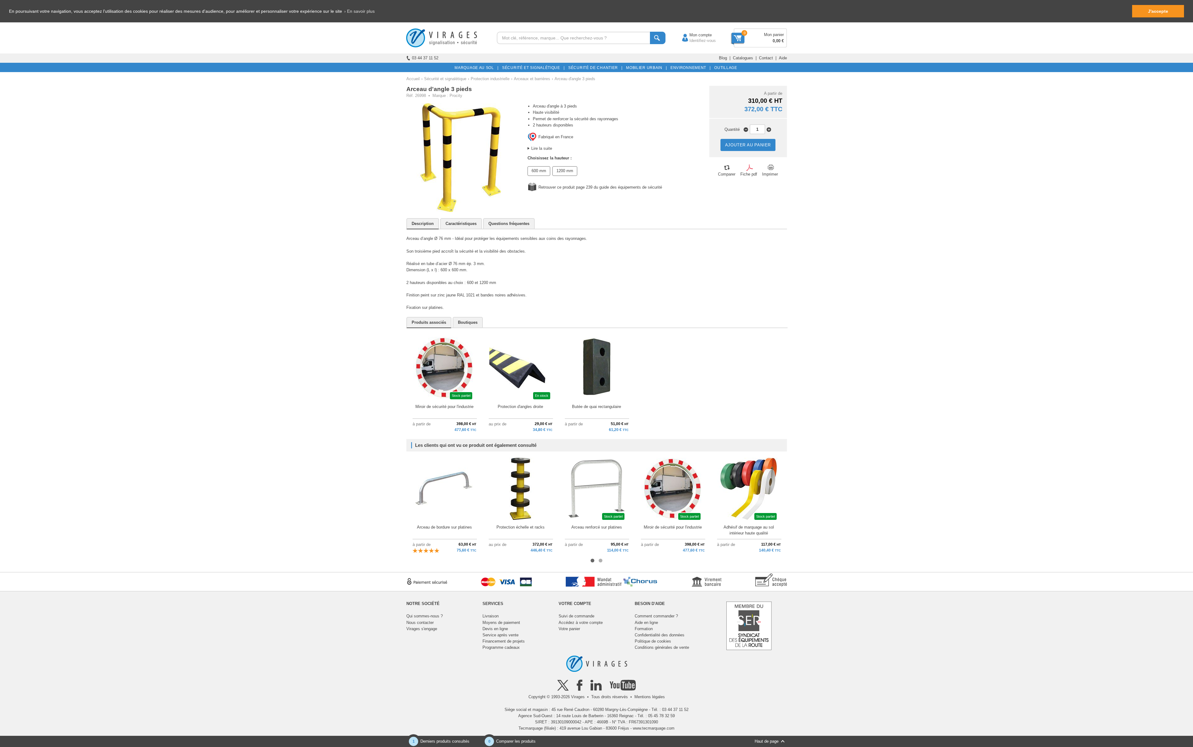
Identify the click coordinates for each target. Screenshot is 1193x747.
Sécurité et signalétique (445, 78)
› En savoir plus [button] (359, 11)
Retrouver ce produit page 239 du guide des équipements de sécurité (600, 187)
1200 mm (564, 170)
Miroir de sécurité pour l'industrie (444, 406)
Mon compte (694, 35)
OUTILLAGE (724, 68)
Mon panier (774, 34)
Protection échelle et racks (520, 527)
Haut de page (767, 741)
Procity (456, 95)
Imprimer (770, 174)
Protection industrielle (490, 78)
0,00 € (778, 41)
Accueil (413, 78)
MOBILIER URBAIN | (645, 68)
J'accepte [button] (1158, 11)
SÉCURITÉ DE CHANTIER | (594, 68)
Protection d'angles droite (520, 406)
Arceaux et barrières (532, 78)
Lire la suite (541, 148)
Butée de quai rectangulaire (596, 406)
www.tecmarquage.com (653, 728)
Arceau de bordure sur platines (444, 527)
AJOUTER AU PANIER (748, 145)
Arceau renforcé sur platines (596, 527)
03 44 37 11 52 (425, 58)
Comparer (726, 174)
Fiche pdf (748, 174)
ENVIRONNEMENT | (689, 68)
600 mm (539, 170)
